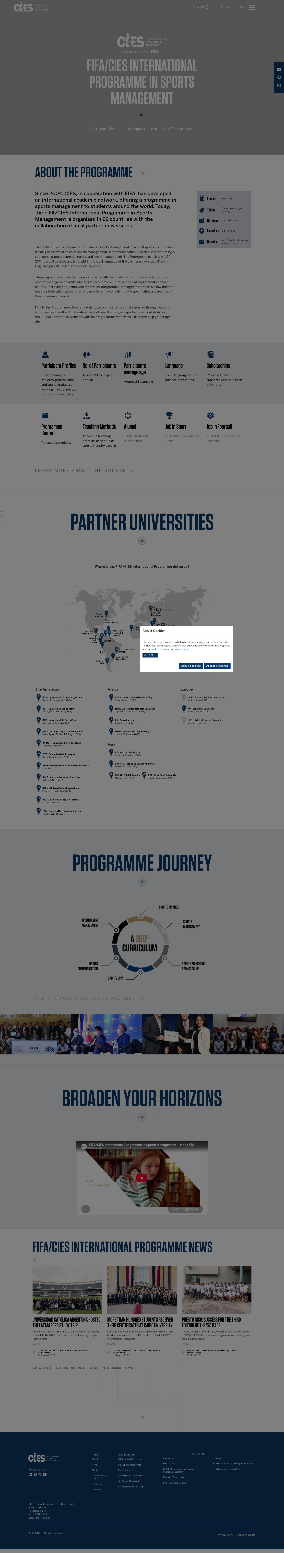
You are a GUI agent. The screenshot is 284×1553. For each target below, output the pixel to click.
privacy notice (181, 649)
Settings (148, 655)
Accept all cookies (217, 666)
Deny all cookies (191, 666)
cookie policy (158, 649)
